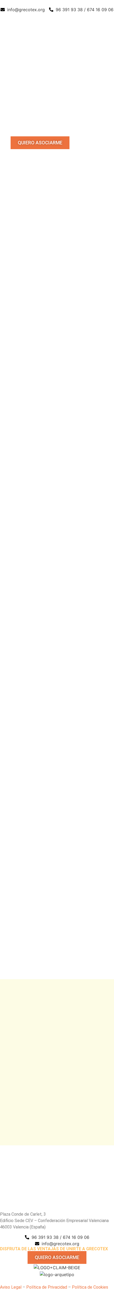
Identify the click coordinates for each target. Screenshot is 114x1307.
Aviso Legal (10, 1287)
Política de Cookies (90, 1287)
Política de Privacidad (46, 1287)
